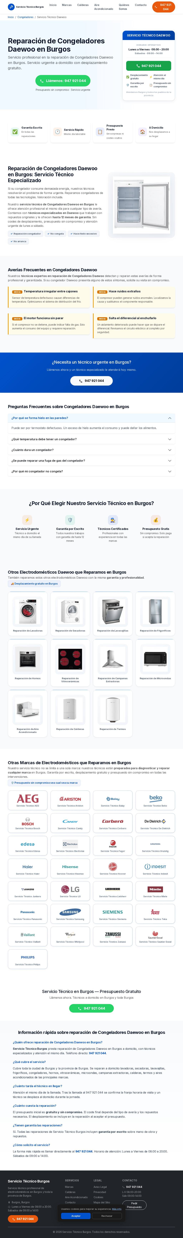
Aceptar (75, 1215)
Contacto (141, 4)
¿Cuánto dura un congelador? (32, 450)
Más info (117, 1208)
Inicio (53, 4)
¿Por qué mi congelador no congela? (37, 471)
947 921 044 (165, 7)
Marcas (66, 4)
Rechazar (107, 1215)
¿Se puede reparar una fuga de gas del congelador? (48, 460)
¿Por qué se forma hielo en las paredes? (39, 418)
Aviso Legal (100, 1186)
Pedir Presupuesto (134, 1205)
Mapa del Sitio (102, 1202)
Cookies (98, 1197)
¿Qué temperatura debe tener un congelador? (44, 439)
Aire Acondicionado (103, 6)
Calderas (83, 4)
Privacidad (100, 1192)
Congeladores (25, 17)
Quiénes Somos (124, 6)
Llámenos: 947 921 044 (65, 81)
